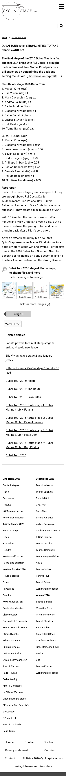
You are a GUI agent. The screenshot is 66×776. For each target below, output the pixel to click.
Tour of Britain (43, 582)
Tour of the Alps (44, 543)
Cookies (49, 750)
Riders (6, 491)
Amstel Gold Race (12, 685)
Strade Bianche (11, 634)
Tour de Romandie (45, 550)
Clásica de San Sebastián (16, 705)
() (44, 76)
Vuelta (39, 653)
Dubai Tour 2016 (16, 455)
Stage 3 (18, 314)
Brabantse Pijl (10, 679)
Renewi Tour (42, 575)
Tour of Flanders (11, 666)
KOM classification (13, 511)
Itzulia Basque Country (48, 530)
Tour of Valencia (44, 485)
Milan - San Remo (12, 640)
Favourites (8, 498)
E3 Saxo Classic (11, 647)
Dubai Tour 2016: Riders (21, 380)
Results (7, 504)
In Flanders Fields (12, 653)
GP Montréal (9, 718)
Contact (10, 758)
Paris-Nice (41, 511)
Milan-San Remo (44, 608)
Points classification (13, 517)
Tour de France (44, 666)
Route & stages (11, 485)
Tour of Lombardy (12, 724)
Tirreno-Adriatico (44, 517)
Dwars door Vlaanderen (15, 659)
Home (4, 37)
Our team (49, 742)
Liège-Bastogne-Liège (14, 698)
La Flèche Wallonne (13, 692)
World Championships (47, 588)
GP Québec (8, 711)
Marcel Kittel (13, 324)
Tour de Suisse (43, 569)
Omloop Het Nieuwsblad (15, 621)
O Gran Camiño (44, 537)
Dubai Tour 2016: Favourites (23, 397)
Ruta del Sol (42, 498)
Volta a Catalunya (45, 524)
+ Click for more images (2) (33, 304)
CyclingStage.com (22, 11)
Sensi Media (45, 766)
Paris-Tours (9, 731)
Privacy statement (16, 750)
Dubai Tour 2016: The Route (23, 389)
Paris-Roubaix (10, 672)
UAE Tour (41, 504)
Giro (38, 659)
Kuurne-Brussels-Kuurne (15, 627)
